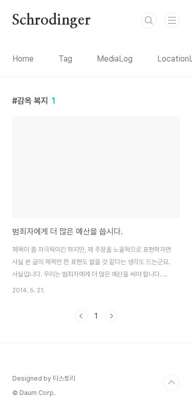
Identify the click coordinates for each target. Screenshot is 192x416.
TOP (171, 382)
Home (23, 59)
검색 (149, 20)
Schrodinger (51, 20)
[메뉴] (172, 20)
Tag (65, 59)
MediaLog (115, 59)
